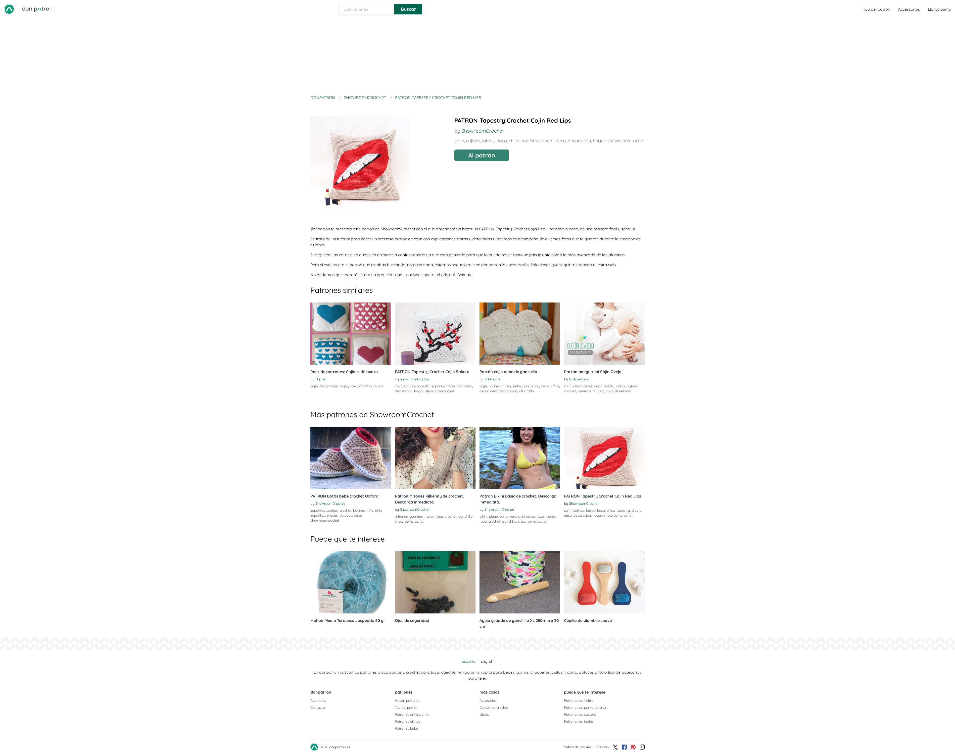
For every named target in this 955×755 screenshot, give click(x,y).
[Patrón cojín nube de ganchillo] (519, 333)
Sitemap (602, 747)
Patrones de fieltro (578, 700)
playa (493, 516)
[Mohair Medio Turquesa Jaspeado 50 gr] (350, 582)
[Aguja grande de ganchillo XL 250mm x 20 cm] (519, 582)
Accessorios (909, 9)
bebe (545, 386)
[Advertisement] (477, 56)
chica (514, 141)
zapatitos (317, 510)
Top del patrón (876, 9)
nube (517, 386)
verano (514, 516)
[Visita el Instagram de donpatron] (642, 747)
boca (501, 141)
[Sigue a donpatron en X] (615, 747)
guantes (416, 516)
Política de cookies (577, 747)
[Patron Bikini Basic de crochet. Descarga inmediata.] (519, 458)
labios (488, 141)
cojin (459, 141)
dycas (378, 386)
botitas (332, 510)
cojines (473, 141)
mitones (401, 516)
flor (460, 386)
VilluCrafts (492, 379)
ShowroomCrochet (482, 131)
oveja (620, 386)
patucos (345, 515)
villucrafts (526, 391)
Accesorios (488, 700)
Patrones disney (408, 721)
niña (370, 510)
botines (359, 510)
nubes (506, 386)
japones (438, 386)
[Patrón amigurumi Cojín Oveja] (604, 333)
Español (469, 661)
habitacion (531, 386)
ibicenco (528, 516)
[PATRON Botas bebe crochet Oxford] (350, 458)
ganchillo (465, 516)
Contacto (317, 707)
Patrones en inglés (579, 721)
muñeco (584, 391)
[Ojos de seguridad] (435, 582)
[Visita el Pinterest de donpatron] (633, 747)
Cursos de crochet (493, 707)
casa (353, 386)
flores (451, 386)
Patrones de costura (580, 714)
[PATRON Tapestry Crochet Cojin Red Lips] (604, 458)
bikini (483, 516)
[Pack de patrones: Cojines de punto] (350, 333)
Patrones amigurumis (412, 714)
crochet (570, 391)
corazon (365, 386)
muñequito (601, 391)
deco (561, 141)
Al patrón (481, 155)
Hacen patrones (407, 700)
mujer (429, 516)
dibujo (547, 141)
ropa (439, 516)
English (486, 661)
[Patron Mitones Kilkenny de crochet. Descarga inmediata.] (435, 458)
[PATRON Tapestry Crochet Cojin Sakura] (435, 333)
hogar (599, 141)
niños (555, 386)
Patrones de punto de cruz (585, 707)
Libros (484, 714)
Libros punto (939, 9)
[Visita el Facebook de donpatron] (624, 747)
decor (483, 391)
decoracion (579, 141)
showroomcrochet (626, 141)
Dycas (320, 379)
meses (332, 515)
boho (504, 516)
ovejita (609, 386)
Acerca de (318, 700)
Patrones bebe (406, 728)
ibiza (540, 516)
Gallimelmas (579, 379)
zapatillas (317, 515)
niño (378, 510)
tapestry (530, 141)
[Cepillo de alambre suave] (604, 582)
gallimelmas (621, 391)
